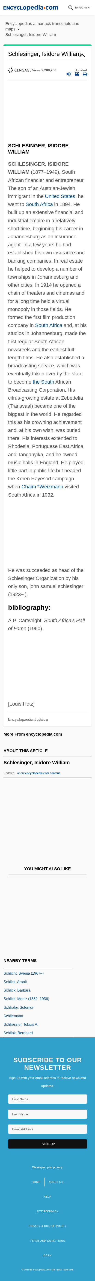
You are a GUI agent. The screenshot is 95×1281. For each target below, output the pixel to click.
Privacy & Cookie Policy (47, 1226)
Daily (47, 1255)
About (38, 773)
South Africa (39, 204)
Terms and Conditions (47, 1240)
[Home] (30, 7)
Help (47, 1196)
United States (60, 196)
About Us (56, 1182)
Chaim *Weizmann (42, 486)
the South (43, 382)
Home (36, 1182)
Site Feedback (47, 1211)
